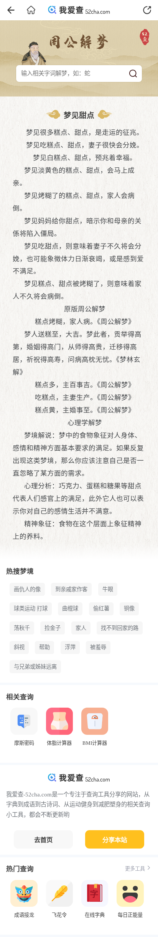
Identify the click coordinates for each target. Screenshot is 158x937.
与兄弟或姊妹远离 (35, 667)
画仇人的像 (27, 589)
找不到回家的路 (119, 628)
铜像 (129, 608)
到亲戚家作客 (71, 589)
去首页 (43, 840)
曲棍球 (70, 608)
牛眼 (107, 589)
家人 (81, 628)
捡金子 (52, 628)
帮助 (44, 647)
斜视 (19, 647)
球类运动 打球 (31, 608)
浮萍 (70, 647)
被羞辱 (98, 647)
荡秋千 (22, 628)
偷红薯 (101, 608)
